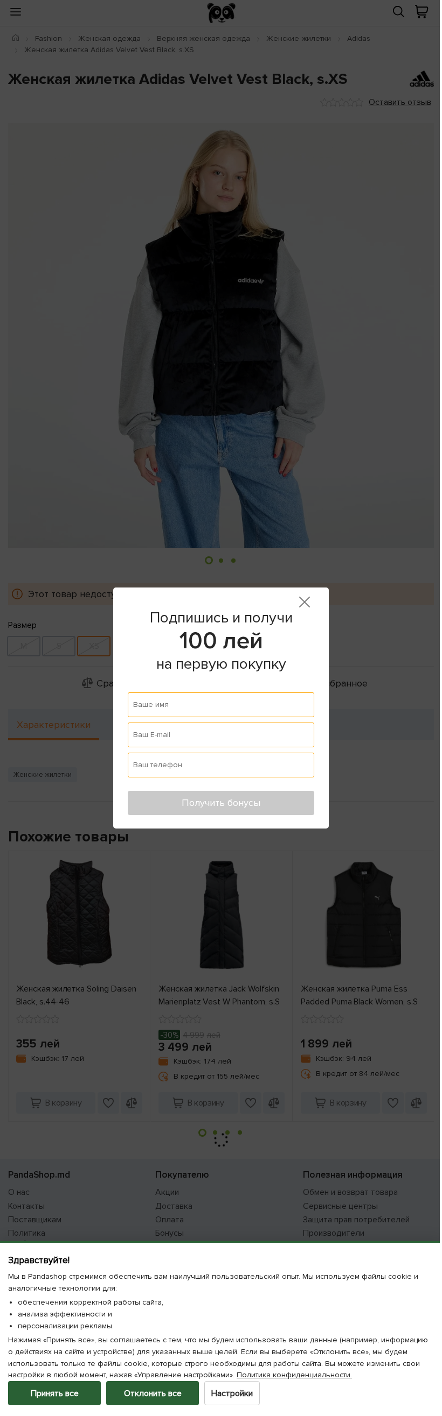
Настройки (232, 1393)
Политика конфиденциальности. (350, 1374)
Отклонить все (153, 1393)
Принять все (55, 1393)
